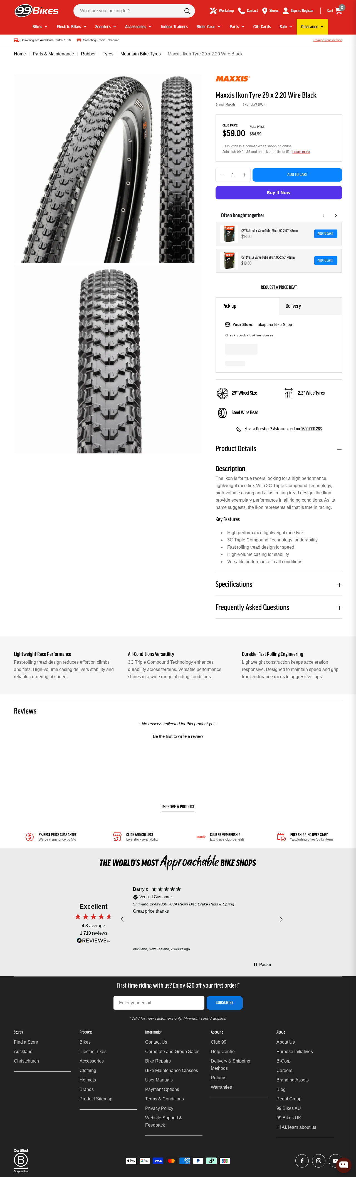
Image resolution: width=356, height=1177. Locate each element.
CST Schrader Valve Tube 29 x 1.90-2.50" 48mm (269, 231)
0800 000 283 (311, 429)
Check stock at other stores (249, 335)
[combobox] (134, 11)
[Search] (187, 11)
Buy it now (279, 192)
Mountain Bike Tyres (140, 54)
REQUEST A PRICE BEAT (279, 287)
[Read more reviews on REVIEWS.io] (93, 942)
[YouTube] (335, 1161)
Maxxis (231, 104)
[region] (202, 919)
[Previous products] (324, 215)
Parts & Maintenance (53, 54)
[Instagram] (318, 1161)
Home (20, 54)
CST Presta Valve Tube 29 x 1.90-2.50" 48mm (268, 258)
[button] (178, 735)
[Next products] (336, 215)
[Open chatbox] (344, 1165)
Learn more (301, 152)
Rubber (88, 54)
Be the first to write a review (178, 736)
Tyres (108, 54)
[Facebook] (302, 1161)
